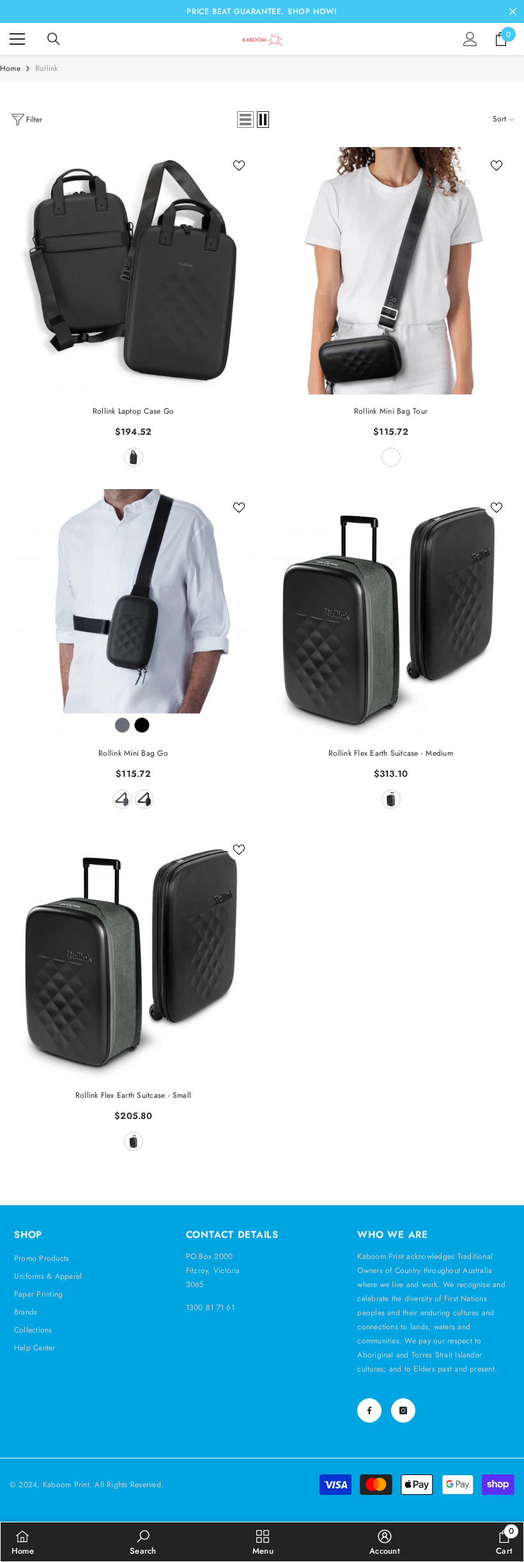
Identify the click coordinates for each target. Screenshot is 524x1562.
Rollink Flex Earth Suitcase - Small (133, 1095)
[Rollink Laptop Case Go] (133, 270)
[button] (245, 119)
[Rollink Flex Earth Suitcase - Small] (133, 955)
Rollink (46, 68)
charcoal (133, 457)
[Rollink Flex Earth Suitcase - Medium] (390, 613)
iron (122, 799)
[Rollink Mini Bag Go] (133, 613)
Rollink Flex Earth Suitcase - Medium (390, 753)
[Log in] (470, 39)
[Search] (53, 39)
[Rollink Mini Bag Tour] (390, 270)
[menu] (17, 39)
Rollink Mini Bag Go (133, 753)
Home (10, 68)
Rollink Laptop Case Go (133, 411)
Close (513, 12)
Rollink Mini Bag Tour (391, 411)
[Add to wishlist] (238, 164)
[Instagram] (403, 1410)
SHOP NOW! (312, 11)
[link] (142, 1541)
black (391, 799)
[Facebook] (369, 1410)
